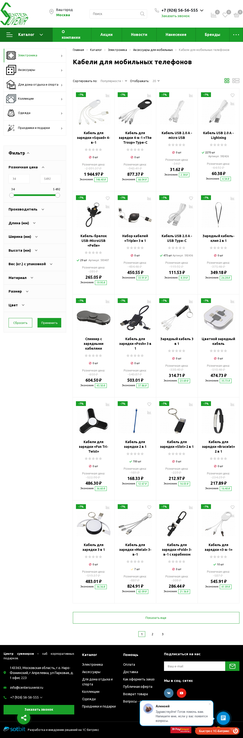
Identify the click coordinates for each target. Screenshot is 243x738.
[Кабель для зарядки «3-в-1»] (219, 522)
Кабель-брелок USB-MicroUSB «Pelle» (93, 240)
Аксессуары (26, 69)
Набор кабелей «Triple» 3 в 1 (135, 238)
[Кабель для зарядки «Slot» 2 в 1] (177, 419)
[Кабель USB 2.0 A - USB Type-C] (177, 213)
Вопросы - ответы (137, 701)
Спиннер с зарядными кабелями (93, 343)
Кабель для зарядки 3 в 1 (93, 547)
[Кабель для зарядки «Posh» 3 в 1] (135, 316)
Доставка (130, 672)
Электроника (27, 55)
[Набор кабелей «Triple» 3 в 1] (135, 213)
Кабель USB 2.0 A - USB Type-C (177, 238)
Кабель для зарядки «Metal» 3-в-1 (135, 549)
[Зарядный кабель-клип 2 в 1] (219, 213)
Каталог (26, 34)
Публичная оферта (137, 687)
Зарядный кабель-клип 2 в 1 (218, 238)
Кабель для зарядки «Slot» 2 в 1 (177, 444)
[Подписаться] (232, 666)
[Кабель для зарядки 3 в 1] (94, 522)
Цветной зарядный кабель (218, 341)
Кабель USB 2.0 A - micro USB (177, 135)
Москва (63, 15)
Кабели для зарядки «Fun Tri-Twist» (93, 446)
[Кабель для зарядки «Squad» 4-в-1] (94, 110)
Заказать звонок (175, 16)
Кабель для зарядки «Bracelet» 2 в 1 (218, 446)
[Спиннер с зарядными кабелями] (94, 316)
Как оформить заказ (138, 679)
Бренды (212, 34)
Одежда (24, 112)
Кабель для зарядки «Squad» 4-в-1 (93, 137)
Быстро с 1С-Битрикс (214, 731)
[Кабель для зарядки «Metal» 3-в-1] (135, 522)
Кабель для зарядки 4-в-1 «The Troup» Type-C (135, 137)
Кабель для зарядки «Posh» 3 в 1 (135, 343)
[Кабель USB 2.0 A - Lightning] (219, 110)
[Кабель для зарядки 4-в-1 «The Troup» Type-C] (135, 110)
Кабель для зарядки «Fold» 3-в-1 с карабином (177, 549)
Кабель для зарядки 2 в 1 (135, 444)
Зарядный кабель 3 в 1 (176, 341)
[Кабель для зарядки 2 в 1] (135, 419)
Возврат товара (135, 694)
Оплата (129, 664)
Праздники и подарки (34, 127)
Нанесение (176, 34)
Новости (139, 34)
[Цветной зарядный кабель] (219, 316)
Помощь (130, 655)
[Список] (235, 82)
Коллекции (26, 98)
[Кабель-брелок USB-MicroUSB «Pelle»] (94, 213)
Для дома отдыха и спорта (38, 84)
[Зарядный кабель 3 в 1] (177, 316)
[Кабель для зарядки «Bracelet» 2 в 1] (219, 419)
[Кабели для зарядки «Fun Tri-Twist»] (94, 419)
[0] (236, 16)
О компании (71, 34)
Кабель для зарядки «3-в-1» (218, 547)
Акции (106, 34)
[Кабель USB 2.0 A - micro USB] (177, 110)
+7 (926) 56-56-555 (24, 697)
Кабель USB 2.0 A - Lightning (218, 135)
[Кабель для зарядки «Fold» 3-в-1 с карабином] (177, 522)
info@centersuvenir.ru (26, 687)
